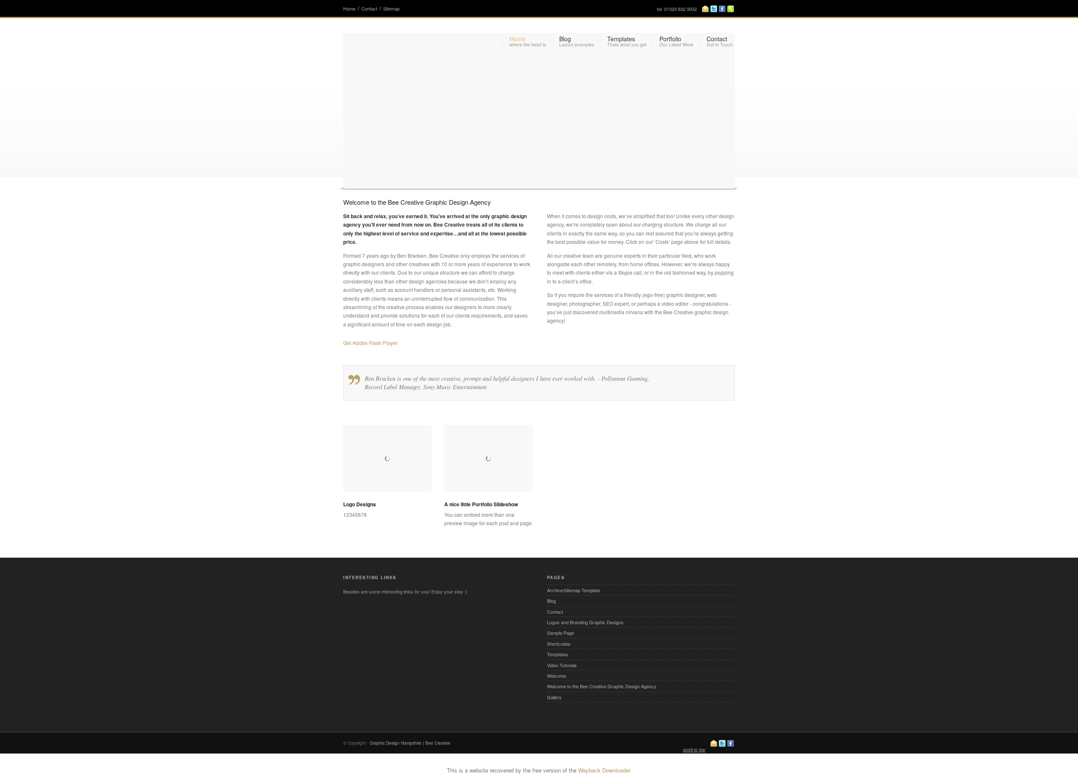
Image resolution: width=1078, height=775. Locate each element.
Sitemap (391, 8)
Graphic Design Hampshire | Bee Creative (410, 743)
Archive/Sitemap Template (573, 590)
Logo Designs (359, 504)
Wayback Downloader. (605, 770)
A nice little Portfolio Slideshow (481, 504)
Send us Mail (705, 9)
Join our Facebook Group (722, 9)
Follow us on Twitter (714, 9)
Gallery (554, 697)
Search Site (730, 9)
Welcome (556, 675)
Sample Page (560, 632)
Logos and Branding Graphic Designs (585, 622)
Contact (369, 8)
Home (349, 8)
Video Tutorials (562, 665)
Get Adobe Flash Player (370, 342)
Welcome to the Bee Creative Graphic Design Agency (601, 686)
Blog (551, 600)
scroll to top (694, 750)
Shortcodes (559, 643)
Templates (557, 654)
